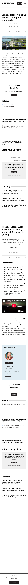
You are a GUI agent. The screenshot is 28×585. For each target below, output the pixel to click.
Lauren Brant (14, 247)
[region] (14, 157)
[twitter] (14, 31)
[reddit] (16, 31)
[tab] (6, 154)
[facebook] (9, 31)
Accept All (14, 582)
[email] (19, 31)
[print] (25, 31)
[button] (3, 3)
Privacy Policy (14, 578)
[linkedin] (11, 31)
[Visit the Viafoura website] (23, 160)
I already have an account (14, 175)
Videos (3, 11)
